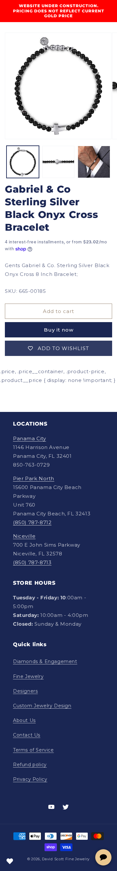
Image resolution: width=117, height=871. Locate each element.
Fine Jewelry (28, 676)
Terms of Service (33, 750)
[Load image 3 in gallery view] (94, 162)
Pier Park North (33, 478)
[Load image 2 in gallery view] (58, 162)
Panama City (29, 438)
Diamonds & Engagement (45, 661)
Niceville (24, 536)
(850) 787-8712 (32, 522)
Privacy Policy (30, 779)
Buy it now (58, 330)
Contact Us (26, 735)
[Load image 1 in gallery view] (22, 162)
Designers (25, 691)
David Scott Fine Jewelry (66, 859)
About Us (24, 720)
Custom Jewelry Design (42, 706)
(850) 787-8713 (32, 562)
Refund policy (30, 765)
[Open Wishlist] (9, 861)
